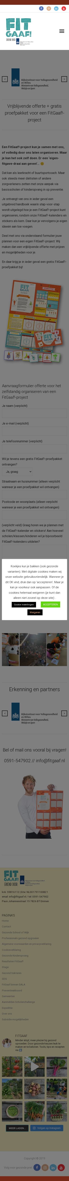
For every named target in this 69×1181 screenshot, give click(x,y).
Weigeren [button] (35, 612)
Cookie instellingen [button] (24, 604)
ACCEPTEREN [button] (50, 604)
